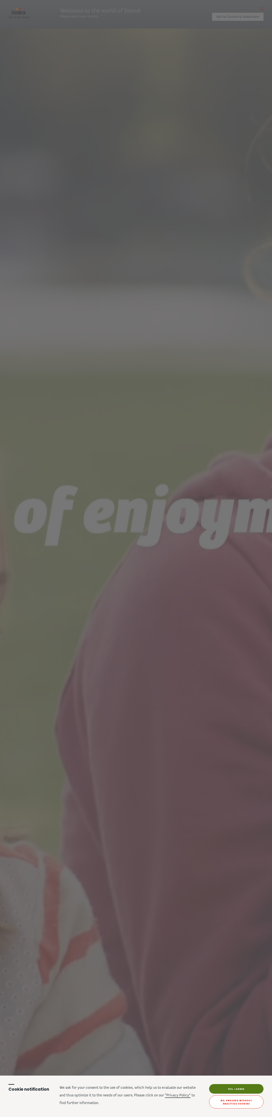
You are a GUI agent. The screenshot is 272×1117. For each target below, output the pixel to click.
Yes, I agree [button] (236, 1089)
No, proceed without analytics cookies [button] (236, 1102)
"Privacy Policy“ (178, 1095)
